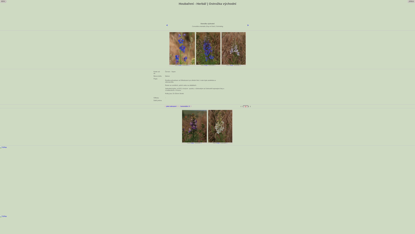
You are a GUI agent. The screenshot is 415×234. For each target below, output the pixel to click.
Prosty (179, 65)
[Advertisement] (207, 12)
